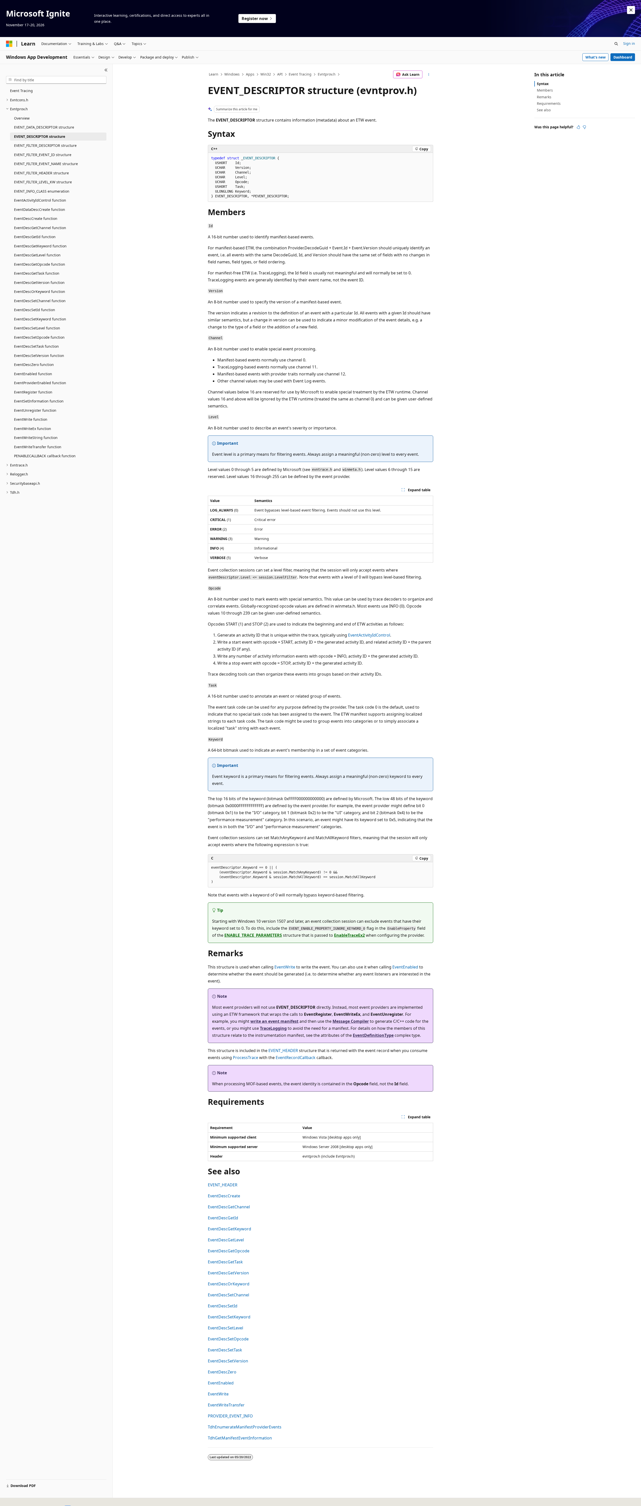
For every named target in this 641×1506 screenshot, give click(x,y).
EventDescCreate (224, 1196)
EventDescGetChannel (229, 1207)
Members (545, 90)
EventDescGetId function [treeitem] (35, 236)
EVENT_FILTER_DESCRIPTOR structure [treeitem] (45, 145)
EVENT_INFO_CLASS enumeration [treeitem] (41, 191)
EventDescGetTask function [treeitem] (36, 273)
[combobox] (56, 80)
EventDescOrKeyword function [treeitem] (39, 291)
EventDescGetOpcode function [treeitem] (39, 264)
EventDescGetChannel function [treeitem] (40, 227)
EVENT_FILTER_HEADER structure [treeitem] (41, 173)
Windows (232, 74)
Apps (250, 74)
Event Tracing (300, 74)
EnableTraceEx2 (349, 935)
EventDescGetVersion (228, 1273)
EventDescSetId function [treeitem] (34, 309)
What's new (595, 57)
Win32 (265, 74)
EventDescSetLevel (225, 1328)
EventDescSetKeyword (229, 1317)
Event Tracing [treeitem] (21, 90)
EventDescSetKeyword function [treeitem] (40, 319)
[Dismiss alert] (631, 10)
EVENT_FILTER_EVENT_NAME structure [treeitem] (46, 163)
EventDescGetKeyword (229, 1229)
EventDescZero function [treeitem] (34, 364)
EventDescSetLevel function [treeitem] (37, 328)
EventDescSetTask (225, 1350)
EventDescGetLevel (226, 1240)
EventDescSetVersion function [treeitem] (39, 355)
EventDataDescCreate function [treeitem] (39, 209)
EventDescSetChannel (228, 1295)
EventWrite (284, 967)
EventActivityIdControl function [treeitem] (40, 200)
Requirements (549, 103)
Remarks (544, 97)
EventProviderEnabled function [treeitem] (40, 382)
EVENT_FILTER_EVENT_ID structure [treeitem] (42, 154)
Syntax (543, 83)
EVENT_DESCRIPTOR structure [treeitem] (39, 136)
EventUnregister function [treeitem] (35, 410)
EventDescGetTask (225, 1262)
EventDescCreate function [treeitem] (35, 218)
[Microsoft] (9, 44)
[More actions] (428, 75)
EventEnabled (405, 967)
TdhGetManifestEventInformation (240, 1438)
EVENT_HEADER (283, 1050)
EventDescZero (222, 1372)
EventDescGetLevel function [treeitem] (37, 255)
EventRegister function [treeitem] (33, 392)
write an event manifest (274, 1021)
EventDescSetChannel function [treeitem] (40, 300)
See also (544, 110)
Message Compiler (351, 1021)
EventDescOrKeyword (228, 1284)
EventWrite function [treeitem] (30, 419)
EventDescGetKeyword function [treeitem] (40, 246)
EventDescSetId (222, 1306)
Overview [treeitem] (22, 118)
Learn (213, 74)
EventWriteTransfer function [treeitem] (37, 446)
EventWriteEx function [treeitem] (32, 428)
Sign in (629, 43)
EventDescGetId (223, 1218)
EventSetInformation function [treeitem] (39, 401)
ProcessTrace (245, 1057)
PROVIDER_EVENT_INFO (230, 1416)
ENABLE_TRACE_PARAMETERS (253, 935)
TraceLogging (273, 1028)
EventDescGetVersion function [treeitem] (39, 282)
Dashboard (622, 57)
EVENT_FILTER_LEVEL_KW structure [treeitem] (43, 182)
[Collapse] (106, 70)
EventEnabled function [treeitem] (33, 373)
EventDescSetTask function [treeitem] (36, 346)
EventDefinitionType (373, 1035)
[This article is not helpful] (584, 127)
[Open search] (616, 43)
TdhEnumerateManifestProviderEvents (244, 1427)
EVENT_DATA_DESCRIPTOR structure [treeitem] (44, 127)
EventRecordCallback (295, 1057)
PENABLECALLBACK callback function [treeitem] (45, 455)
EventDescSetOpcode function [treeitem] (39, 337)
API (280, 74)
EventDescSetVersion (228, 1361)
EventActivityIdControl (369, 635)
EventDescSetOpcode (228, 1339)
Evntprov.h (327, 74)
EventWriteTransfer (226, 1405)
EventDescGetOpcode (228, 1251)
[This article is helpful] (578, 127)
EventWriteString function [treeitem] (36, 437)
